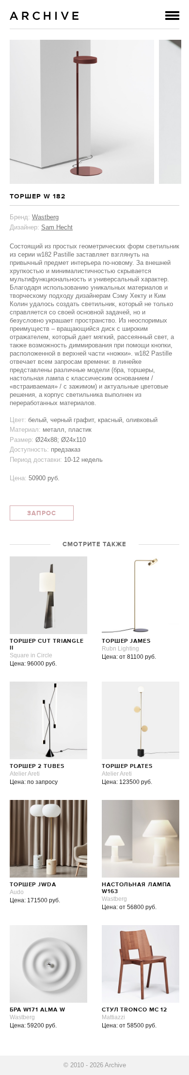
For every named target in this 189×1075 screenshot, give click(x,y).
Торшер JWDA (33, 885)
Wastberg (45, 217)
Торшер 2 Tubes (37, 766)
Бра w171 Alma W (37, 1010)
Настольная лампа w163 (136, 888)
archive (44, 16)
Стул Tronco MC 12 (134, 1010)
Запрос (41, 513)
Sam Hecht (57, 227)
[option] (82, 112)
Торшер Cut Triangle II (47, 644)
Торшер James (126, 641)
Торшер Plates (127, 766)
